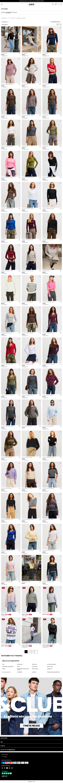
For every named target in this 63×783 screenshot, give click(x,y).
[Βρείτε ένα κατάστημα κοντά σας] (52, 4)
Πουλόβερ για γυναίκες (21, 18)
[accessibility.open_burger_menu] (2, 4)
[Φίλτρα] (16, 21)
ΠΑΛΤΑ (18, 666)
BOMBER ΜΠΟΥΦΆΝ (51, 664)
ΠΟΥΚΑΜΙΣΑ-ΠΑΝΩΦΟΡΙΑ (7, 666)
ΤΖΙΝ (3, 664)
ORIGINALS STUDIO (6, 672)
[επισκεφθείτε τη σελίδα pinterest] (9, 768)
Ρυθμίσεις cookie (31, 781)
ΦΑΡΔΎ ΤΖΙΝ (50, 666)
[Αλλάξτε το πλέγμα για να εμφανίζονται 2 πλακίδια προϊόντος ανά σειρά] (57, 24)
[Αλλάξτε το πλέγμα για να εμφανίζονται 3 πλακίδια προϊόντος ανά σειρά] (60, 24)
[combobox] (54, 21)
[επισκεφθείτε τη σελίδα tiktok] (12, 768)
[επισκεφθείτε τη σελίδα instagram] (4, 768)
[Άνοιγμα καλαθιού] (61, 4)
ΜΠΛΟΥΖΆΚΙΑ (35, 668)
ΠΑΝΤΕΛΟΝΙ (19, 664)
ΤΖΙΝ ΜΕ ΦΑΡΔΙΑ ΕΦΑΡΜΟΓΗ (53, 672)
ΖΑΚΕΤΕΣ (34, 672)
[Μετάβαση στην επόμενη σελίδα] (36, 651)
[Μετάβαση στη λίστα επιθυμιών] (58, 4)
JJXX (9, 18)
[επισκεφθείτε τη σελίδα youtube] (7, 768)
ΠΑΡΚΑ (3, 668)
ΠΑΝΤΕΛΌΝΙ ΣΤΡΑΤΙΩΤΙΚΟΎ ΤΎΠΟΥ (23, 669)
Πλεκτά (12, 18)
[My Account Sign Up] (31, 706)
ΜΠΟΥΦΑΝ (34, 664)
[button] (11, 39)
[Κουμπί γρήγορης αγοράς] (19, 53)
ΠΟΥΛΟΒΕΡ (19, 672)
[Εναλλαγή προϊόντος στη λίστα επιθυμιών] (19, 28)
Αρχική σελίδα (4, 18)
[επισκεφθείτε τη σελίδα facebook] (2, 768)
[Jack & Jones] (31, 5)
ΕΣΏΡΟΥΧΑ (49, 668)
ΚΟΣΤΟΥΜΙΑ (34, 666)
